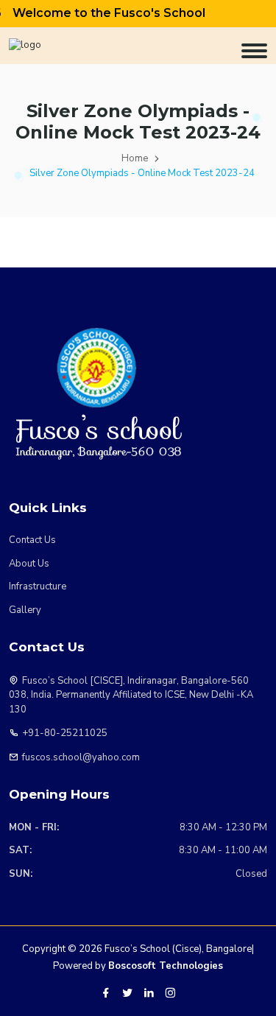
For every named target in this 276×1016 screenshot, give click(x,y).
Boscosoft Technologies (165, 966)
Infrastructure (37, 586)
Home (134, 158)
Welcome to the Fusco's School (103, 13)
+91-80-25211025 (64, 733)
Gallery (25, 610)
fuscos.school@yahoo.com (81, 757)
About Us (29, 563)
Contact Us (32, 540)
